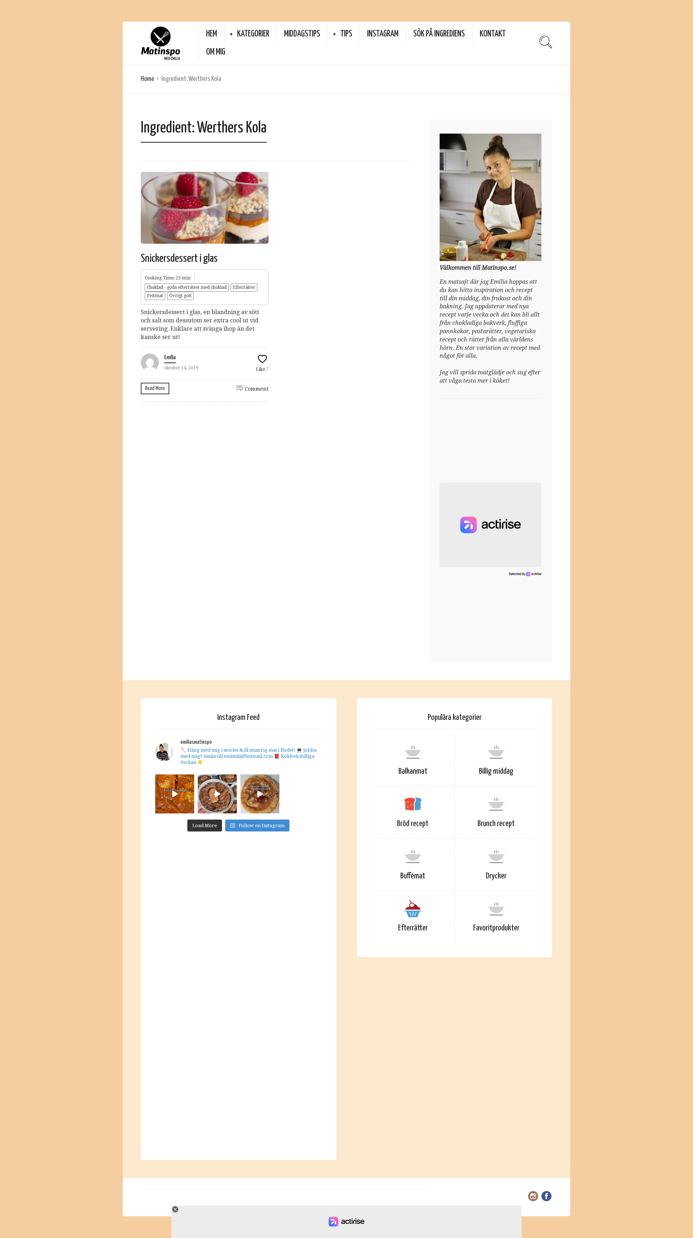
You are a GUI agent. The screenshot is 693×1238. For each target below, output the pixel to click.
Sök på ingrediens (439, 34)
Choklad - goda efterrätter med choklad (187, 287)
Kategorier (253, 34)
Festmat (155, 295)
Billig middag (496, 771)
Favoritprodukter (496, 928)
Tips (346, 34)
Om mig (215, 52)
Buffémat (412, 876)
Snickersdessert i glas (179, 258)
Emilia (170, 358)
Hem (211, 34)
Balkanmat (412, 771)
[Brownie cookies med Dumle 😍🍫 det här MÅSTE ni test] (217, 793)
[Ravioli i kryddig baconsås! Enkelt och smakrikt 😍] (174, 793)
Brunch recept (496, 824)
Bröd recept (412, 824)
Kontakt (493, 34)
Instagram (382, 34)
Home (147, 78)
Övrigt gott (180, 295)
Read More (155, 388)
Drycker (496, 876)
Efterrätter (244, 287)
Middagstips (302, 34)
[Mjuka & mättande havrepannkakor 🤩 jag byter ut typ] (259, 793)
